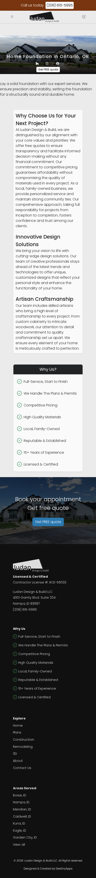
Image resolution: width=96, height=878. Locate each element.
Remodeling (23, 746)
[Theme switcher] (84, 17)
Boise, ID (19, 795)
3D (15, 753)
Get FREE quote (48, 69)
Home (18, 725)
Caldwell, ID (22, 816)
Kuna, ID (19, 823)
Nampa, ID (21, 802)
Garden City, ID (25, 837)
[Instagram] (47, 63)
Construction (23, 739)
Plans (17, 732)
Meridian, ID (22, 809)
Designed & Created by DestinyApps (48, 868)
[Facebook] (57, 63)
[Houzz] (37, 63)
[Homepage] (44, 17)
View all (19, 844)
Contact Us (22, 768)
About (18, 760)
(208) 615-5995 (59, 5)
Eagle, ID (19, 830)
